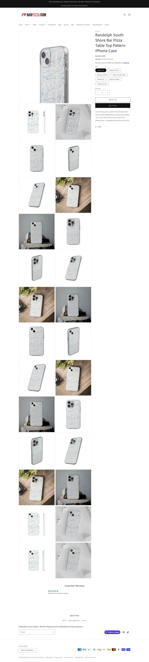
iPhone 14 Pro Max (119, 75)
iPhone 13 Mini (114, 79)
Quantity (97, 88)
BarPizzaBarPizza (74, 620)
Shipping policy (79, 657)
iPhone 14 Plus (102, 75)
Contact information (90, 657)
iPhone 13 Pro (102, 84)
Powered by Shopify (38, 657)
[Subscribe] (53, 632)
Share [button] (99, 127)
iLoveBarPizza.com (28, 657)
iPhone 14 (100, 70)
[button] (28, 25)
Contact (84, 620)
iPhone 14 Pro (114, 70)
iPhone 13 (100, 79)
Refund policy (49, 657)
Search (64, 620)
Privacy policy (58, 657)
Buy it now (113, 105)
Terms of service (68, 657)
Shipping (97, 59)
